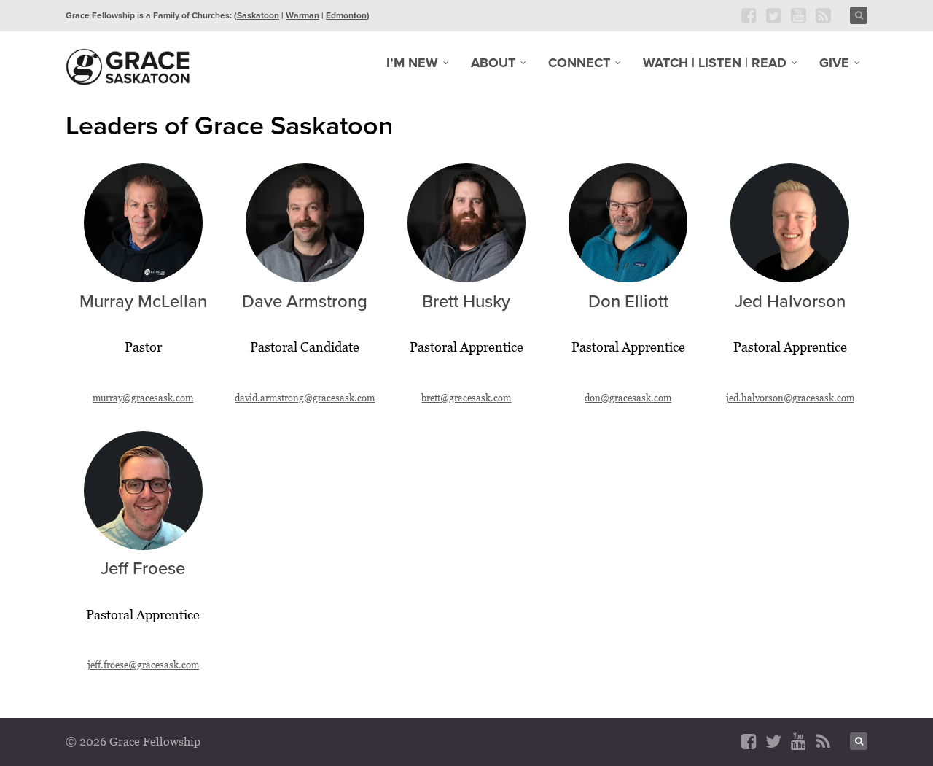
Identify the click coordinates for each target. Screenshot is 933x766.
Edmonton (346, 15)
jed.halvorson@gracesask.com (790, 397)
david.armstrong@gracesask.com (305, 397)
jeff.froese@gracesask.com (143, 664)
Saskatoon (258, 15)
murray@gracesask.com (143, 397)
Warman (302, 15)
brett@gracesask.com (466, 397)
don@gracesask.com (628, 397)
